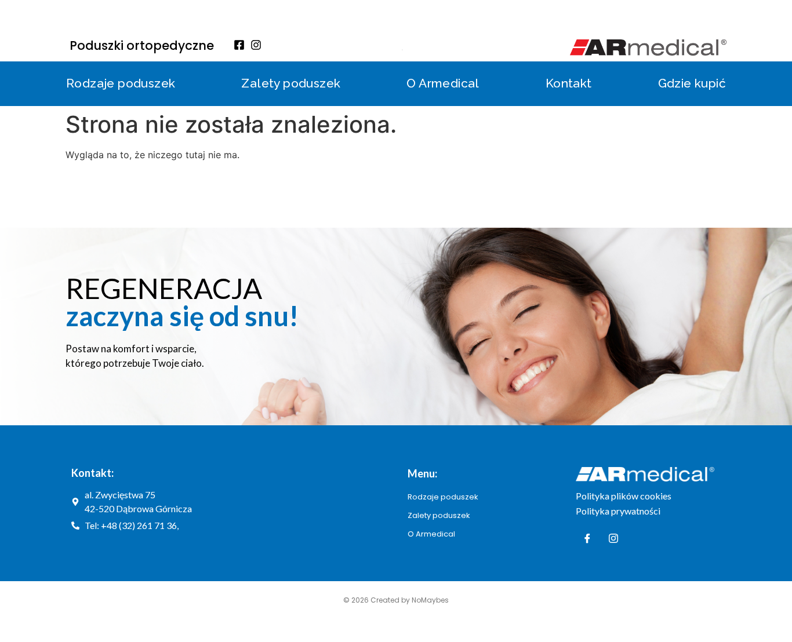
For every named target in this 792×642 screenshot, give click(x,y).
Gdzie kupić (692, 83)
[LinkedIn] (613, 538)
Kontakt (569, 83)
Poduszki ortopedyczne (142, 45)
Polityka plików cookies (623, 495)
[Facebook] (587, 538)
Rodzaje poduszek (120, 83)
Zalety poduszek (290, 83)
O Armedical (442, 83)
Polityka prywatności (618, 510)
